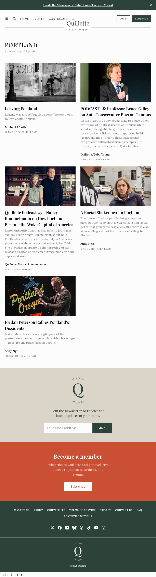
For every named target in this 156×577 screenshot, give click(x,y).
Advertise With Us (78, 516)
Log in (123, 18)
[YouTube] (96, 527)
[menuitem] (24, 18)
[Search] (14, 18)
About (38, 510)
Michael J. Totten (16, 127)
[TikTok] (89, 527)
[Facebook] (59, 527)
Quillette (86, 154)
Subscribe (141, 18)
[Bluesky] (74, 527)
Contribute (58, 18)
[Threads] (81, 527)
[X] (52, 527)
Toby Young (101, 154)
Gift (75, 18)
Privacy (105, 510)
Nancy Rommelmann (32, 264)
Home (24, 18)
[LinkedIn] (67, 527)
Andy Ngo (87, 244)
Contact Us (124, 510)
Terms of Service (82, 510)
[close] (151, 5)
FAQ (139, 510)
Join (102, 428)
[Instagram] (103, 527)
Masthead (21, 510)
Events (38, 18)
